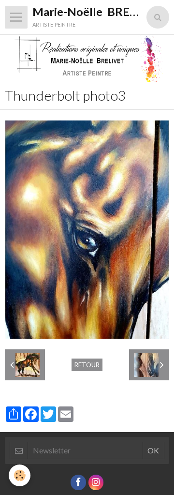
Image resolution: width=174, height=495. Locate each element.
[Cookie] (19, 475)
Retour (87, 365)
